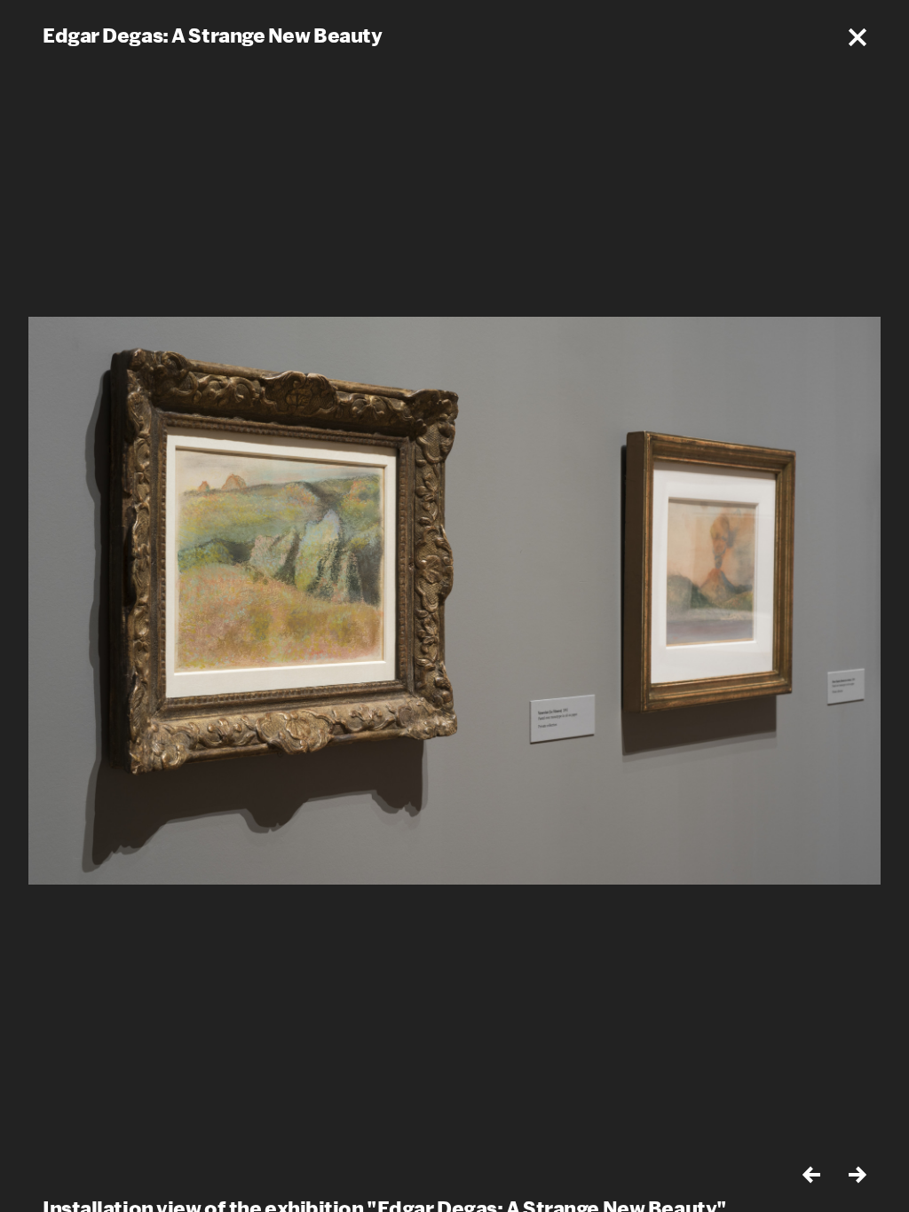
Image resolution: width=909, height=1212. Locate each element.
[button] (857, 37)
